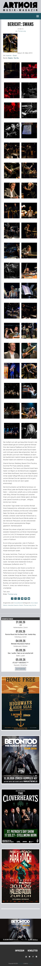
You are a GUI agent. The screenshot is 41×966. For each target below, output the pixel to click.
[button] (12, 598)
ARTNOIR (20, 963)
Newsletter (33, 950)
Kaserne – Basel (11, 55)
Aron (32, 603)
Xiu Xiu (34, 605)
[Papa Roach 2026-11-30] (20, 902)
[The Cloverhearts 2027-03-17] (20, 843)
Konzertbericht (18, 603)
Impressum (19, 950)
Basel (35, 603)
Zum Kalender (20, 669)
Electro (5, 605)
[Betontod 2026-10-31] (20, 783)
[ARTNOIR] (20, 12)
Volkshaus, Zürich (20, 634)
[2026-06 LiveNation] (20, 729)
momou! (30, 963)
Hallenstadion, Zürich (20, 624)
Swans (21, 605)
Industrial (10, 605)
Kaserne (16, 605)
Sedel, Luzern (20, 653)
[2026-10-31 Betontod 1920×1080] (20, 941)
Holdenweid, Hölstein (20, 643)
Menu (37, 16)
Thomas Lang (12, 594)
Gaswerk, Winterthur (20, 662)
